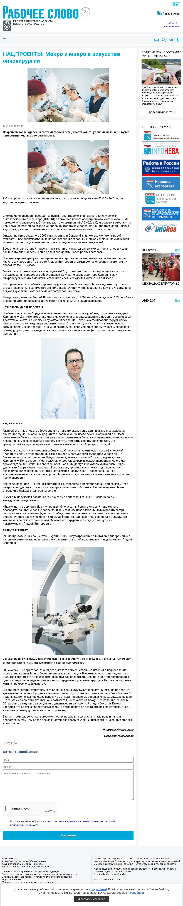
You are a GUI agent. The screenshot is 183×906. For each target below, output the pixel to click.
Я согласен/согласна (91, 899)
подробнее (99, 889)
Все (177, 250)
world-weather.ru (172, 26)
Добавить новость (161, 112)
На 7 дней (172, 23)
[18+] (40, 19)
